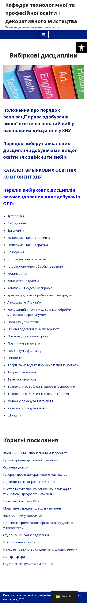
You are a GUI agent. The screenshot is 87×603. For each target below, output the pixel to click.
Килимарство (17, 273)
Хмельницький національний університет (35, 453)
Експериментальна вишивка (28, 237)
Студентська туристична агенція (28, 564)
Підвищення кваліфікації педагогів (29, 481)
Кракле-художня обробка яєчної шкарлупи (39, 295)
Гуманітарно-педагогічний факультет (31, 460)
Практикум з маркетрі (24, 343)
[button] (81, 47)
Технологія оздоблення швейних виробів (39, 393)
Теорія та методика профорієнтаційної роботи (43, 365)
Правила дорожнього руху (27, 336)
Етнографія (15, 252)
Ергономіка (15, 230)
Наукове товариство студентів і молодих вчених (40, 549)
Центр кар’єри (14, 556)
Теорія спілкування (21, 372)
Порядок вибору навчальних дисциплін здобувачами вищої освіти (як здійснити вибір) (39, 150)
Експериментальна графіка (27, 245)
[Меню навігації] (44, 34)
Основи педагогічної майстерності (33, 329)
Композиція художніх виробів (29, 288)
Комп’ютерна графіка (23, 281)
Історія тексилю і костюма (26, 259)
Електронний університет (22, 515)
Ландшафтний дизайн (24, 302)
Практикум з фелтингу (24, 350)
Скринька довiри (15, 467)
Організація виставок (23, 322)
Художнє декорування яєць (28, 408)
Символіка (14, 358)
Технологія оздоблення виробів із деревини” (41, 386)
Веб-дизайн (16, 223)
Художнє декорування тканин (30, 401)
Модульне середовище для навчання (32, 508)
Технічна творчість (21, 379)
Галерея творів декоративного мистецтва (35, 474)
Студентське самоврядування (26, 535)
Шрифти (14, 415)
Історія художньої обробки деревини (36, 266)
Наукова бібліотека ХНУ (21, 501)
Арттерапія (15, 216)
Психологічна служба (19, 542)
